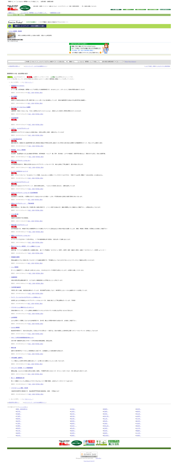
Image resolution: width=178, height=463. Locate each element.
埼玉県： (138, 414)
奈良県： (74, 426)
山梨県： (138, 416)
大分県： (138, 433)
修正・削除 (152, 66)
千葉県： (19, 416)
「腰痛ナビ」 (11, 12)
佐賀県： (73, 433)
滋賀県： (73, 423)
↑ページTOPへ (23, 407)
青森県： (106, 409)
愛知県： (106, 421)
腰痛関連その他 (55, 12)
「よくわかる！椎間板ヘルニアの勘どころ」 (33, 12)
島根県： (138, 426)
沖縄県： (138, 435)
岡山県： (73, 428)
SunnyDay (98, 458)
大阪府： (138, 423)
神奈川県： (107, 416)
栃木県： (73, 414)
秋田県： (138, 409)
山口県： (138, 428)
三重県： (19, 423)
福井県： (19, 421)
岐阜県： (138, 421)
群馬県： (106, 414)
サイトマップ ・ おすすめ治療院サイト (36, 66)
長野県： (19, 418)
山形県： (73, 411)
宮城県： (106, 411)
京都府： (106, 423)
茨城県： (19, 414)
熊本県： (19, 435)
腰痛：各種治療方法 (22, 409)
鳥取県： (19, 428)
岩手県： (19, 411)
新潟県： (73, 418)
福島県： (138, 411)
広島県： (106, 428)
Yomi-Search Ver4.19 (89, 461)
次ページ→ (28, 82)
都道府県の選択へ (14, 66)
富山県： (106, 418)
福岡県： (19, 433)
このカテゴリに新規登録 (163, 66)
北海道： (73, 409)
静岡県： (73, 421)
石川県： (138, 418)
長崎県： (106, 433)
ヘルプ (146, 66)
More (126, 61)
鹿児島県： (107, 435)
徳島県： (73, 430)
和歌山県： (107, 426)
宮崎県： (73, 435)
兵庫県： (19, 426)
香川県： (19, 430)
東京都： (73, 416)
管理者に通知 (38, 92)
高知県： (106, 430)
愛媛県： (138, 430)
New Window (132, 61)
